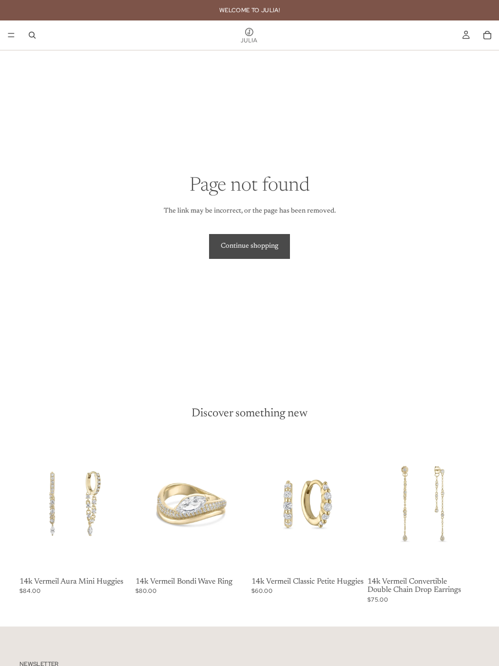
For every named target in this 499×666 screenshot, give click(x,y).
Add (124, 558)
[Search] (32, 35)
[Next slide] (121, 503)
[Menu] (11, 35)
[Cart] (487, 35)
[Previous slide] (30, 503)
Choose (240, 558)
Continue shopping (249, 246)
